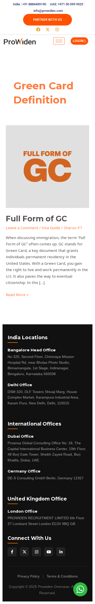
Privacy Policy (28, 576)
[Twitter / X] (24, 551)
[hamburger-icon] (59, 41)
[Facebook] (12, 551)
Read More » (17, 294)
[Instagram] (36, 551)
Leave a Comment (22, 227)
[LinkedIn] (60, 551)
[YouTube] (48, 551)
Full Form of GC (36, 218)
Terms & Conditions (62, 576)
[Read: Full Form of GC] (47, 166)
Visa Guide (51, 227)
